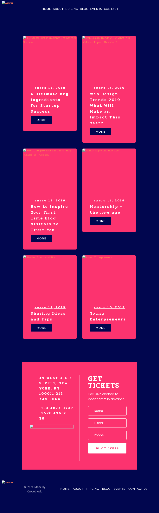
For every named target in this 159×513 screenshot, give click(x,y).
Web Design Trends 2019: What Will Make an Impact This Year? (106, 108)
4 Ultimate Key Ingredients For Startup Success (50, 102)
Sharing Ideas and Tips (48, 316)
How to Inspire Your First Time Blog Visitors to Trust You (49, 218)
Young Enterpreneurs (108, 316)
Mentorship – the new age (106, 209)
